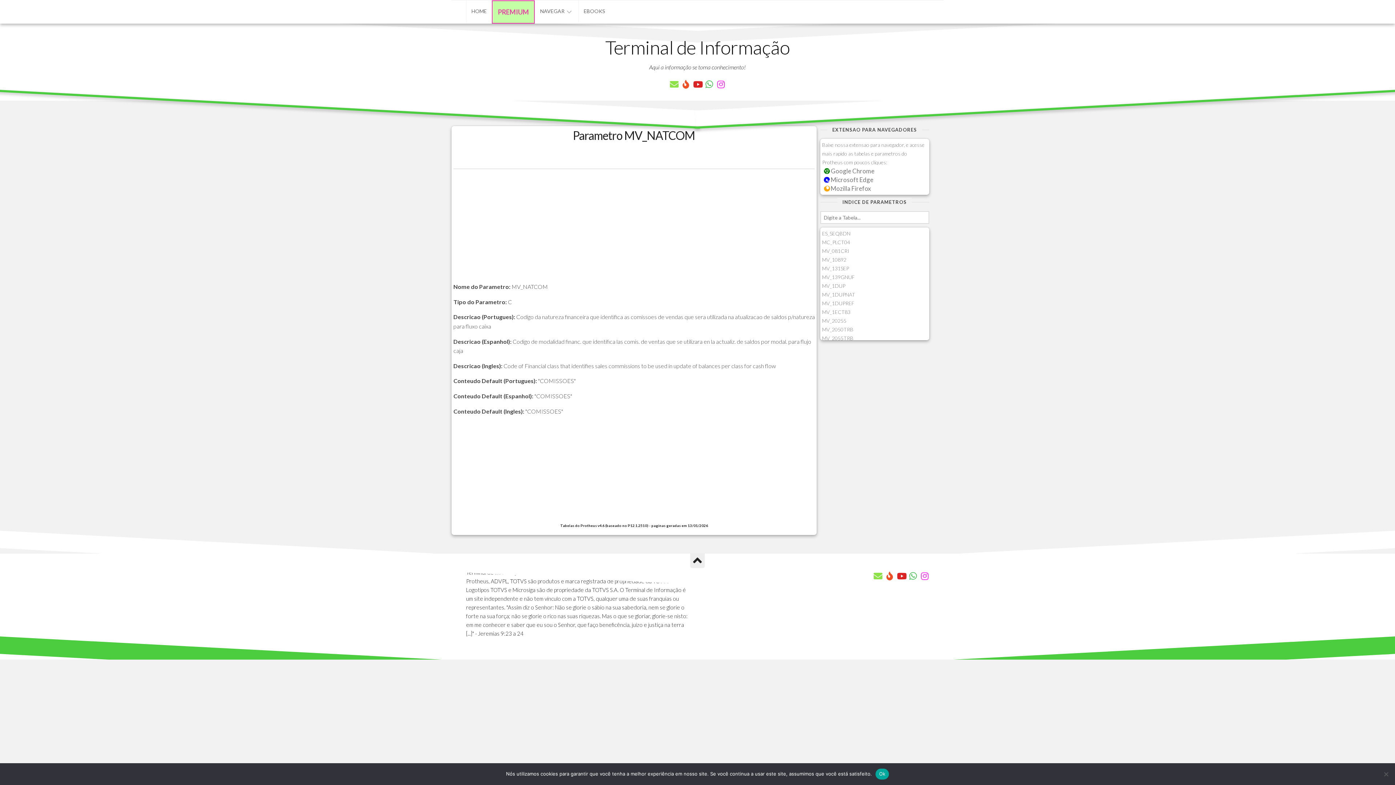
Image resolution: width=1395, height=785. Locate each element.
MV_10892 (834, 260)
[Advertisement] (634, 231)
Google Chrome (852, 171)
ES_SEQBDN (836, 233)
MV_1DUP (833, 286)
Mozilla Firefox (850, 188)
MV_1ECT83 (836, 312)
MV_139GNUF (838, 277)
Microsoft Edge (851, 180)
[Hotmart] (686, 84)
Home (479, 11)
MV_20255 (834, 321)
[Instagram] (720, 84)
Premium (513, 12)
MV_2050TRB (837, 329)
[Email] (674, 84)
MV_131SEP (835, 268)
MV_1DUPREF (838, 303)
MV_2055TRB (837, 338)
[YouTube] (697, 84)
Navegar (552, 11)
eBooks (594, 11)
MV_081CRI (835, 251)
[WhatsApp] (709, 84)
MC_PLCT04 (836, 242)
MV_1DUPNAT (838, 294)
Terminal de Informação (697, 47)
